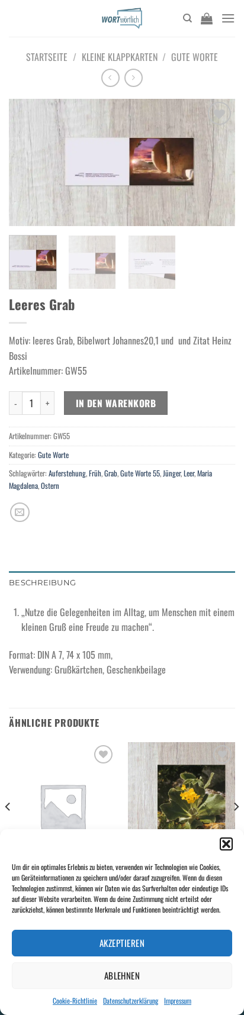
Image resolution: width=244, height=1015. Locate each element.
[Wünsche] (62, 806)
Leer (189, 473)
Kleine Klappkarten (120, 57)
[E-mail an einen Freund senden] (20, 512)
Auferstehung (67, 473)
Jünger (172, 473)
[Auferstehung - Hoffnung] (181, 806)
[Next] (215, 162)
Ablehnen (122, 975)
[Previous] (28, 162)
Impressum (177, 1000)
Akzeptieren (122, 942)
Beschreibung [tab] (42, 582)
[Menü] (228, 18)
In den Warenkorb (116, 403)
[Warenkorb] (207, 18)
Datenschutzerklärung (130, 1000)
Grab (110, 473)
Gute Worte (194, 57)
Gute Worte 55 (140, 473)
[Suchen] (187, 18)
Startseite (47, 57)
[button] (226, 844)
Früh (95, 473)
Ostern (50, 485)
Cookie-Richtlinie (75, 1000)
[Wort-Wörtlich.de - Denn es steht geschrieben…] (122, 18)
